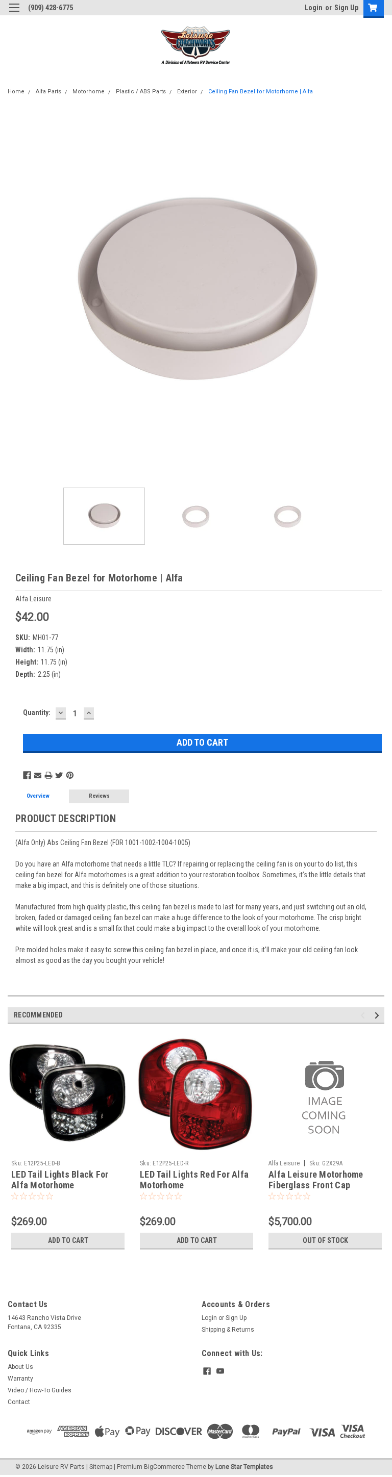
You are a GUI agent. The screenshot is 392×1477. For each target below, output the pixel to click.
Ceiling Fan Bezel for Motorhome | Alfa (260, 91)
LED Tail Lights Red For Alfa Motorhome (194, 1179)
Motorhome (88, 91)
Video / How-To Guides (39, 1390)
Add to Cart (68, 1240)
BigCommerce (164, 1466)
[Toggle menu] (14, 14)
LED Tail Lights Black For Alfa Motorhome (59, 1179)
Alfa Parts (48, 91)
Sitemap (100, 1466)
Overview (38, 796)
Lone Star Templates (244, 1466)
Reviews (99, 796)
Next (376, 291)
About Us (20, 1366)
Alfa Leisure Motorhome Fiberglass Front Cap (315, 1179)
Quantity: (37, 712)
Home (16, 91)
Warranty (20, 1378)
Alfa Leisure (284, 1163)
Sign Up (346, 8)
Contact (19, 1402)
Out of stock (325, 1240)
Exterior (187, 91)
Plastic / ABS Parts (141, 91)
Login (314, 8)
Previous (15, 291)
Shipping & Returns (228, 1329)
